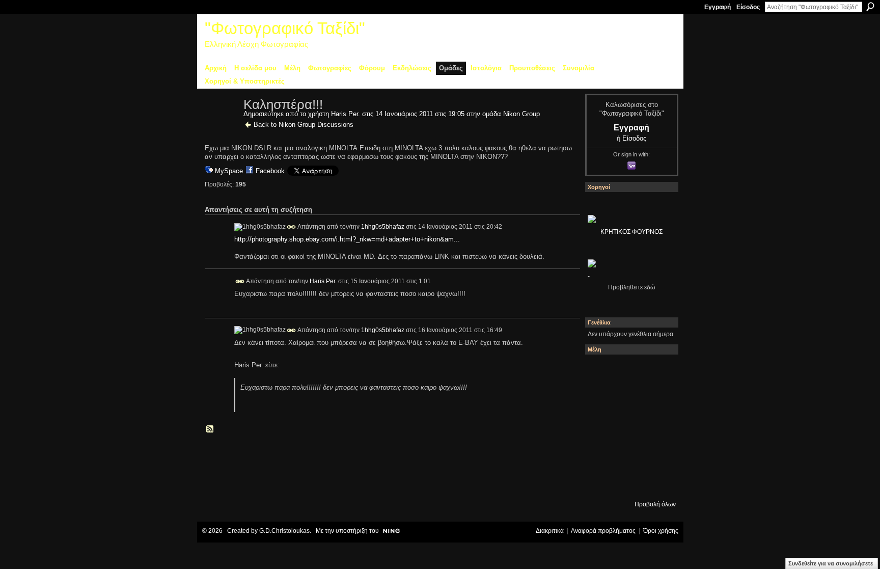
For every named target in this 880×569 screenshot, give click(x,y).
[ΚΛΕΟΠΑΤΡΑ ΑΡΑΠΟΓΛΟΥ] (629, 426)
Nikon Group (521, 114)
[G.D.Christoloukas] (656, 481)
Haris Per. (345, 114)
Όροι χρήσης (660, 530)
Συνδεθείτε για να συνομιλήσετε (830, 563)
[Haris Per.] (221, 126)
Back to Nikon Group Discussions (303, 124)
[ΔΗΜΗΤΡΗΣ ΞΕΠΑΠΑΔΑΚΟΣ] (656, 399)
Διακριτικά (550, 530)
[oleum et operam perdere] (629, 371)
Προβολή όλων (655, 504)
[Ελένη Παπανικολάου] (656, 426)
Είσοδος (748, 7)
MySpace (229, 171)
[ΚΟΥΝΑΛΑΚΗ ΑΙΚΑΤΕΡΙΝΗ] (601, 371)
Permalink (291, 227)
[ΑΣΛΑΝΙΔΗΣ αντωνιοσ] (601, 426)
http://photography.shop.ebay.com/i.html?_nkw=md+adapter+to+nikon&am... (347, 239)
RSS (210, 429)
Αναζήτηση (870, 6)
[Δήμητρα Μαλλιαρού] (656, 371)
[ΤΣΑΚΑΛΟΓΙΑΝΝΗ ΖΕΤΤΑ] (601, 481)
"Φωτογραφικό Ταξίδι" (285, 28)
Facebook (270, 171)
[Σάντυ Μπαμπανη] (656, 454)
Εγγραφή (717, 7)
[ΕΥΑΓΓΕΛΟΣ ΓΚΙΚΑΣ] (629, 454)
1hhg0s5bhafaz (382, 226)
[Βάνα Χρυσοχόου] (629, 399)
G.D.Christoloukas (284, 530)
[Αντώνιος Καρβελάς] (629, 481)
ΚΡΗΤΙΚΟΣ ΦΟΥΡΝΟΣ (631, 231)
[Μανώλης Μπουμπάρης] (601, 454)
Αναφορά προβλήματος (603, 530)
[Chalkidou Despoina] (601, 399)
